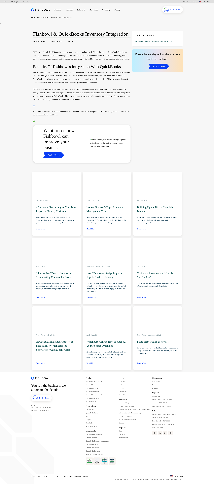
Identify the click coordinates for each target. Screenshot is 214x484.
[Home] (40, 9)
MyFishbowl (187, 2)
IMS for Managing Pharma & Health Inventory (134, 409)
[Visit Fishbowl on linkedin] (165, 433)
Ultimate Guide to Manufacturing (130, 413)
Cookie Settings (67, 476)
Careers (121, 423)
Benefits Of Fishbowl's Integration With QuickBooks (153, 41)
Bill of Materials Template (127, 419)
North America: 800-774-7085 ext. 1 (164, 414)
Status (33, 476)
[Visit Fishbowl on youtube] (170, 433)
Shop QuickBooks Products (94, 454)
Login (195, 2)
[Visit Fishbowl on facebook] (154, 433)
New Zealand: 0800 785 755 (161, 406)
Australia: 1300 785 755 (160, 403)
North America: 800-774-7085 (162, 399)
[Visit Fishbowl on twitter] (160, 433)
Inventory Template (125, 416)
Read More (40, 229)
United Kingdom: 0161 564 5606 (163, 424)
